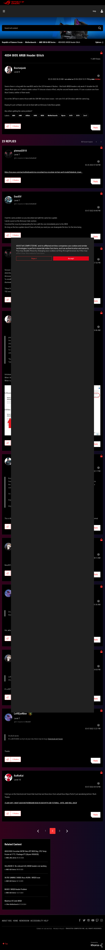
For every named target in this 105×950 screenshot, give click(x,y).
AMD (20, 115)
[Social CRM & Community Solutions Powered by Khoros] (96, 944)
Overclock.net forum (55, 739)
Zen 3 (85, 115)
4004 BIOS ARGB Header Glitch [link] (69, 42)
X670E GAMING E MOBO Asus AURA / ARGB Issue (22, 878)
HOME (15, 921)
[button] (8, 126)
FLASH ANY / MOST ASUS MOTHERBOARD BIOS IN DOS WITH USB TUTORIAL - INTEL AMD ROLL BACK (41, 803)
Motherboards (30, 42)
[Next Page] (66, 831)
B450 (35, 115)
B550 (42, 115)
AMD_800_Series (11, 858)
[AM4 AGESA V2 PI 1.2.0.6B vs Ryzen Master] (101, 141)
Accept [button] (71, 258)
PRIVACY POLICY (58, 929)
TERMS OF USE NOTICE (44, 929)
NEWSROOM (24, 921)
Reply (95, 127)
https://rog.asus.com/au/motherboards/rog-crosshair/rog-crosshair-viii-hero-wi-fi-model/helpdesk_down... (43, 172)
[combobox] (52, 28)
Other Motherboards (12, 904)
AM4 (13, 115)
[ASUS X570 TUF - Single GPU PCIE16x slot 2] (96, 141)
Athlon (28, 115)
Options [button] (98, 42)
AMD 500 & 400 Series (47, 42)
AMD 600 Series (11, 869)
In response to (26, 158)
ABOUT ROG (7, 921)
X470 (70, 115)
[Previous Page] (38, 831)
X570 (77, 115)
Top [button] (6, 944)
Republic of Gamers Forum (12, 42)
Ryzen (63, 115)
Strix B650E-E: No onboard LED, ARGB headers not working (25, 866)
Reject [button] (34, 258)
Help (94, 11)
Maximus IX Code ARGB (13, 901)
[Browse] (5, 11)
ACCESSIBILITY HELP (39, 921)
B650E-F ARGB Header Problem (16, 889)
